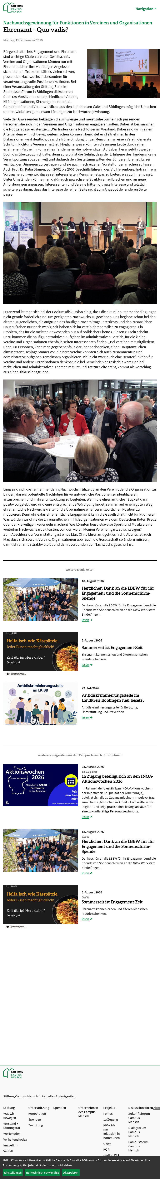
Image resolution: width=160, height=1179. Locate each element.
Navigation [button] (144, 8)
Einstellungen (13, 1172)
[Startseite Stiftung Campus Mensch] (12, 7)
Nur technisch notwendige (42, 1172)
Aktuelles (48, 1096)
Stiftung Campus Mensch (20, 1096)
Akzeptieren (70, 1172)
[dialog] (80, 1167)
